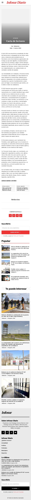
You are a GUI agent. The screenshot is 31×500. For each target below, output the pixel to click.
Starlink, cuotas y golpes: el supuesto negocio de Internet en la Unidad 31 (20, 270)
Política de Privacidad (18, 236)
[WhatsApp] (20, 215)
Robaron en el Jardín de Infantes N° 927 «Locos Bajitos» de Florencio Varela (20, 263)
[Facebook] (10, 215)
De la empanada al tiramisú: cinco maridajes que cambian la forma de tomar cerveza (20, 278)
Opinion (15, 38)
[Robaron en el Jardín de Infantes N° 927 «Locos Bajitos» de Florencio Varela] (6, 263)
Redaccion (16, 46)
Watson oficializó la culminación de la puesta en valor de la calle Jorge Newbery (20, 248)
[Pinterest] (17, 215)
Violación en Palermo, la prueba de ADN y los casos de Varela (22, 189)
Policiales (4, 475)
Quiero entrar (14, 232)
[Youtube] (15, 432)
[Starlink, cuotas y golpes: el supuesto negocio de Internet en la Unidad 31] (6, 271)
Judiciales (4, 470)
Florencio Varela (6, 463)
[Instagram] (7, 432)
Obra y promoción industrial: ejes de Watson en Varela (6, 189)
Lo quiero (14, 488)
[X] (13, 215)
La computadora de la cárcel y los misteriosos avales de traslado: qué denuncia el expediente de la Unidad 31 (20, 256)
